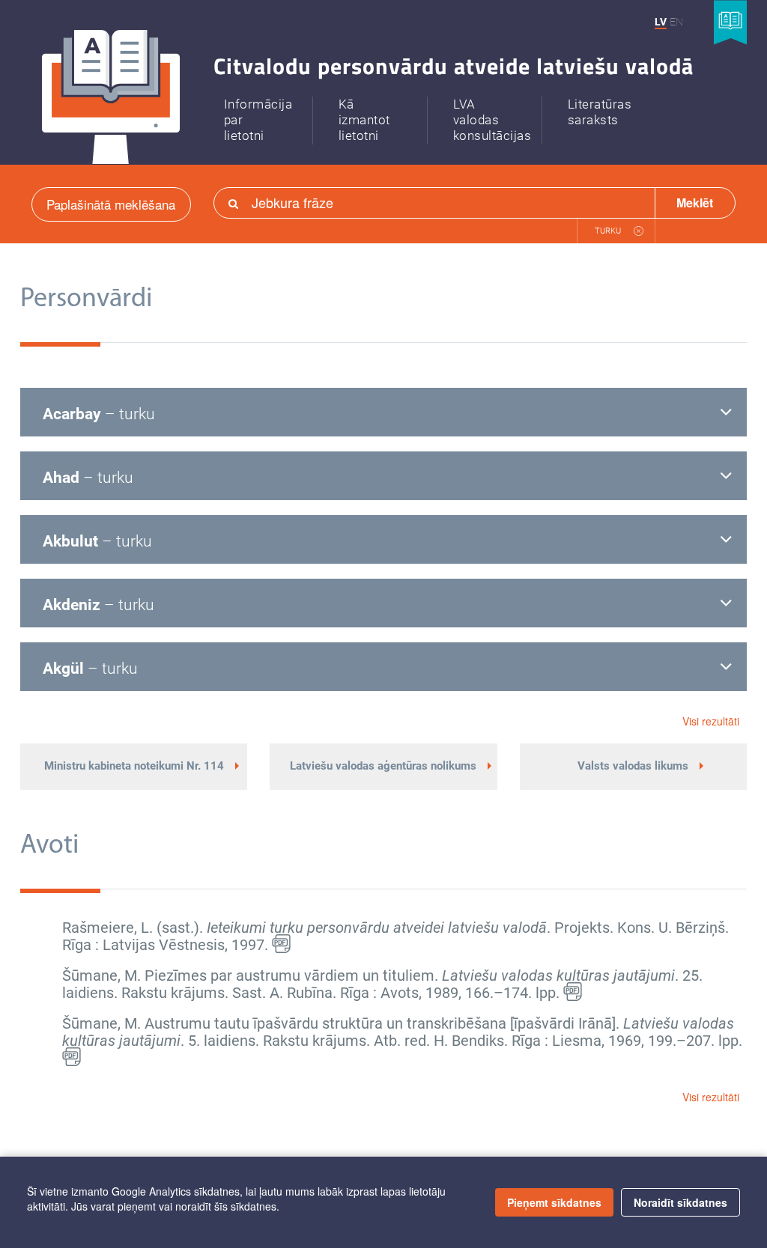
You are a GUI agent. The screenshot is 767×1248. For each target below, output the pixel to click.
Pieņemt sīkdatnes (554, 1202)
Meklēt (694, 202)
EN (676, 22)
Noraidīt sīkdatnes (680, 1202)
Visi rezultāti (710, 720)
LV (661, 22)
